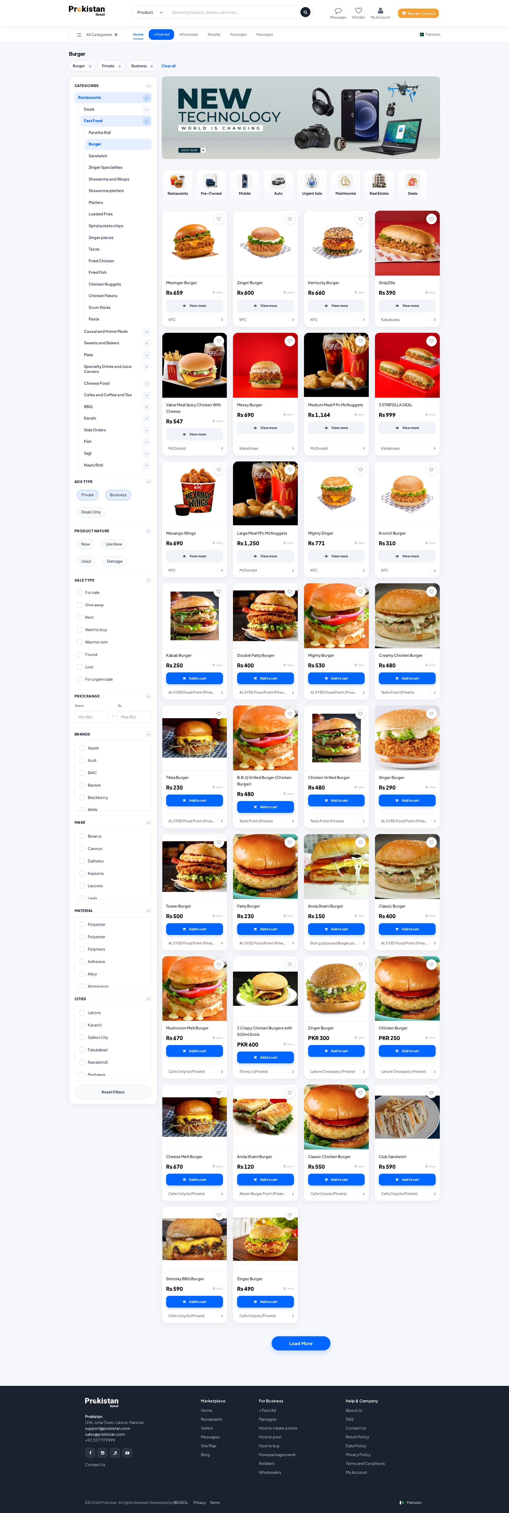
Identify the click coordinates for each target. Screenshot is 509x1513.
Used (86, 561)
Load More (301, 1343)
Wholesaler (188, 34)
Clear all (168, 65)
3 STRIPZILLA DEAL (395, 404)
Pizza (88, 354)
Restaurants (89, 97)
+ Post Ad (161, 34)
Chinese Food (97, 383)
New (85, 544)
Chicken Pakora (103, 295)
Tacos (94, 249)
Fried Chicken (101, 260)
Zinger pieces (101, 237)
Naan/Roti (93, 465)
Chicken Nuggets (105, 284)
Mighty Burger (321, 655)
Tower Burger (178, 906)
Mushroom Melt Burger (187, 1028)
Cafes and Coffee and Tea (108, 394)
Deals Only (91, 512)
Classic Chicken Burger (329, 1156)
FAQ (349, 1419)
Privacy (200, 1502)
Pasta (94, 319)
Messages (264, 34)
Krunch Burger (392, 533)
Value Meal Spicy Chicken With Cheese (193, 408)
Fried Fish (98, 272)
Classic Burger (392, 906)
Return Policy (357, 1437)
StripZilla (387, 282)
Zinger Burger (250, 282)
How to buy (269, 1445)
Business (118, 494)
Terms (215, 1502)
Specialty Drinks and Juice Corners (108, 369)
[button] (97, 34)
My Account (356, 1472)
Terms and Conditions (365, 1463)
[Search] (305, 12)
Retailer (214, 34)
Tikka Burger (177, 777)
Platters (96, 202)
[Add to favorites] (219, 219)
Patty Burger (248, 906)
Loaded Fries (101, 214)
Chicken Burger (393, 1028)
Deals (89, 109)
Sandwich (98, 155)
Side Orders (95, 430)
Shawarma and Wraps (109, 179)
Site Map (209, 1445)
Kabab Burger (179, 655)
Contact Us (95, 1464)
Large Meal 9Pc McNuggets (262, 533)
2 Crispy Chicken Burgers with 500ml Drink (264, 1031)
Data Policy (356, 1445)
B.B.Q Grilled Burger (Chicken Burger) (264, 780)
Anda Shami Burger (325, 906)
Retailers (267, 1463)
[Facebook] (90, 1453)
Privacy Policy (358, 1454)
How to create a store (278, 1428)
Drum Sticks (100, 307)
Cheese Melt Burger (184, 1156)
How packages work (277, 1454)
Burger (95, 144)
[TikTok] (115, 1453)
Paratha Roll (100, 132)
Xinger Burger (391, 777)
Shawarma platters (106, 190)
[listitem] (177, 186)
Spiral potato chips (106, 225)
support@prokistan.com (107, 1428)
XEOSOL (180, 1502)
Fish (88, 441)
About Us (354, 1410)
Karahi (90, 418)
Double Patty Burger (256, 655)
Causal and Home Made (106, 331)
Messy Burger (249, 404)
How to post (270, 1437)
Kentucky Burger (323, 282)
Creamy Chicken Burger (401, 655)
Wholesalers (270, 1472)
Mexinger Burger (181, 282)
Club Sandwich (392, 1156)
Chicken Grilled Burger (329, 777)
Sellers (207, 1428)
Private (87, 494)
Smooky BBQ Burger (185, 1278)
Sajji (87, 453)
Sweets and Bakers (101, 342)
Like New (114, 544)
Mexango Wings (181, 533)
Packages (238, 34)
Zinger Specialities (106, 167)
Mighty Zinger (320, 533)
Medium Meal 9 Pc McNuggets (335, 404)
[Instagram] (102, 1453)
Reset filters (113, 1092)
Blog (205, 1454)
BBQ (88, 406)
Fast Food (93, 120)
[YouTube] (127, 1453)
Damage (115, 561)
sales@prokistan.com (105, 1434)
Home (138, 34)
